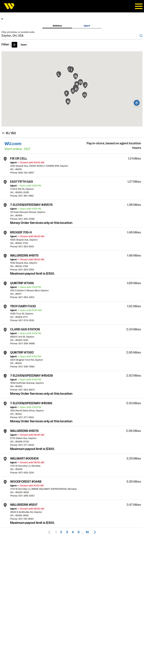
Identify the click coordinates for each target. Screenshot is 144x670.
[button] (94, 532)
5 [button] (79, 532)
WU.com (12, 143)
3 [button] (67, 532)
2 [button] (61, 532)
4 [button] (73, 532)
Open (24, 44)
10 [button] (87, 532)
